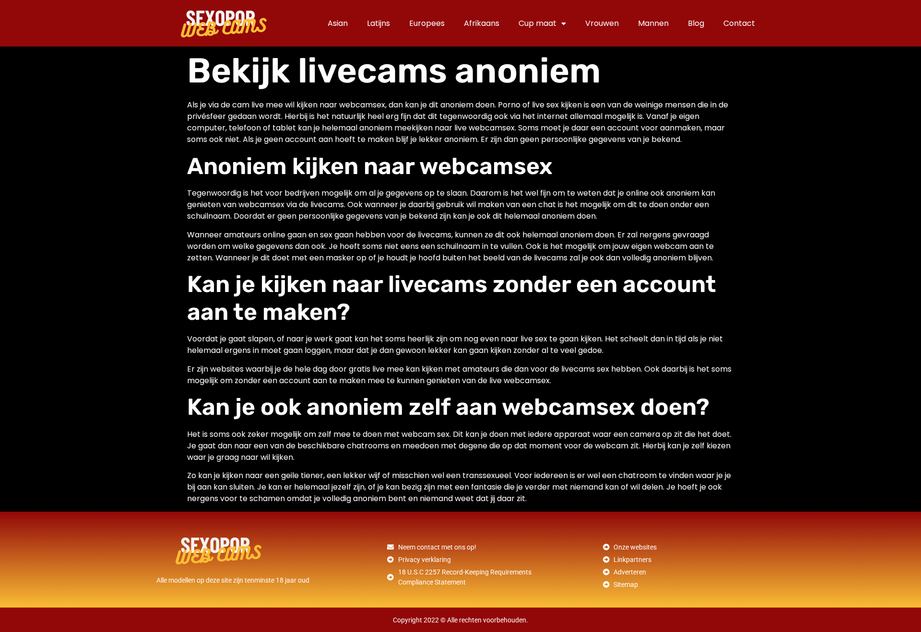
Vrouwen (602, 23)
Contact (739, 23)
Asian (338, 23)
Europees (427, 23)
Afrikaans (481, 23)
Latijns (378, 23)
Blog (696, 23)
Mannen (653, 23)
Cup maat (537, 23)
